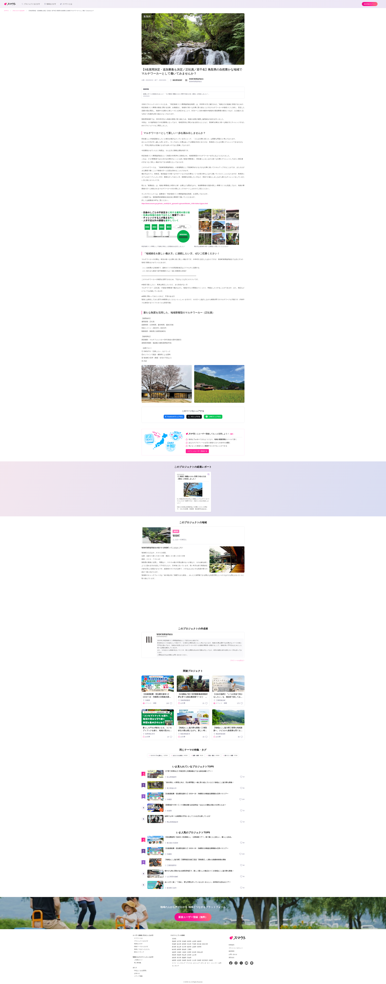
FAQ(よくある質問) (140, 970)
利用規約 (231, 945)
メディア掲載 (138, 976)
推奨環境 (231, 951)
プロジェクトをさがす (141, 941)
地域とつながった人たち (142, 949)
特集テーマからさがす (141, 946)
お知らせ (137, 973)
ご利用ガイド (138, 960)
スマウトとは (138, 938)
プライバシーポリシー (236, 948)
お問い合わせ (233, 954)
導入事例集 (137, 963)
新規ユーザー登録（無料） (193, 917)
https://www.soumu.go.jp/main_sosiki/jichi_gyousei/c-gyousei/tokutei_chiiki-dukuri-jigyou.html (175, 203)
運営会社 (231, 957)
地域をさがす (138, 944)
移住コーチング (139, 952)
